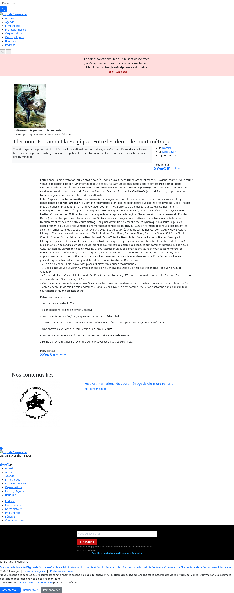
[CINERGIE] (13, 14)
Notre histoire (13, 509)
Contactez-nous (14, 520)
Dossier (166, 148)
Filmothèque (12, 26)
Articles (9, 18)
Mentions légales (34, 571)
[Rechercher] (3, 9)
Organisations (13, 33)
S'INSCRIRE (86, 541)
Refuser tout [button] (30, 590)
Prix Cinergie (12, 513)
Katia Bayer (169, 151)
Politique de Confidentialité (36, 582)
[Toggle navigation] (2, 51)
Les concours (13, 505)
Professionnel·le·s (15, 29)
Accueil (9, 468)
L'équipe (10, 516)
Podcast (10, 45)
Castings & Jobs (14, 37)
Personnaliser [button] (51, 590)
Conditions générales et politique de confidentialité (117, 553)
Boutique (10, 41)
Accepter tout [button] (10, 590)
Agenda (9, 22)
